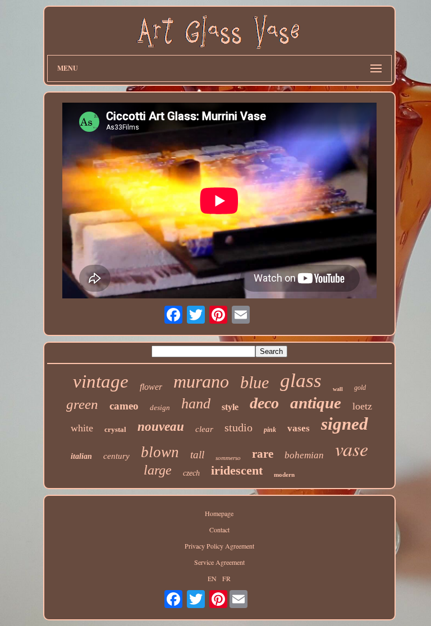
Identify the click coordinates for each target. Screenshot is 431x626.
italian (81, 456)
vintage (101, 381)
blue (254, 382)
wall (338, 389)
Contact (219, 529)
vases (298, 428)
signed (344, 424)
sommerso (228, 457)
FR (226, 578)
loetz (362, 406)
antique (315, 403)
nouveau (160, 427)
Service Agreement (219, 562)
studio (238, 427)
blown (160, 452)
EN (212, 578)
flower (151, 387)
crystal (115, 429)
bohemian (304, 455)
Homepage (219, 513)
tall (197, 455)
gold (360, 388)
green (82, 404)
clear (204, 429)
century (116, 456)
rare (262, 454)
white (82, 428)
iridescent (237, 470)
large (158, 470)
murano (201, 381)
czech (191, 473)
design (160, 407)
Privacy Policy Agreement (219, 545)
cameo (124, 406)
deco (264, 403)
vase (351, 448)
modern (284, 474)
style (230, 407)
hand (195, 403)
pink (270, 430)
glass (301, 381)
